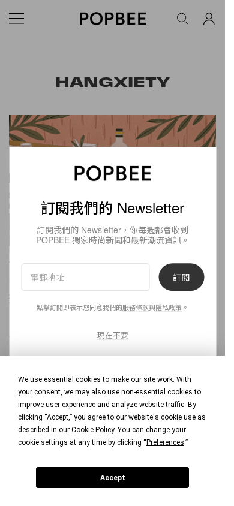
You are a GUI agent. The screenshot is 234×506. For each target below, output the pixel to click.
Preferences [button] (165, 442)
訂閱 (181, 277)
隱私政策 (168, 307)
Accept (112, 478)
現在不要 (112, 335)
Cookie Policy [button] (92, 430)
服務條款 (135, 307)
